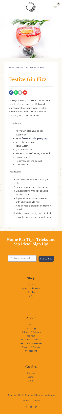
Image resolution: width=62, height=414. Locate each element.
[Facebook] (26, 406)
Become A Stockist (31, 347)
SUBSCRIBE (46, 259)
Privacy (36, 400)
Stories (31, 376)
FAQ (31, 324)
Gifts (31, 295)
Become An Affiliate (31, 339)
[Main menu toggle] (6, 7)
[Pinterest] (36, 406)
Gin (26, 68)
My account (31, 350)
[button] (11, 92)
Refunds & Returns (31, 332)
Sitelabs (51, 395)
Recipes (19, 68)
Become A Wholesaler (31, 343)
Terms (25, 400)
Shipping (31, 328)
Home (11, 68)
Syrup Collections (31, 288)
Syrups (31, 284)
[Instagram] (31, 406)
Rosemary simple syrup (34, 138)
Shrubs (31, 292)
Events (31, 380)
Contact (31, 335)
